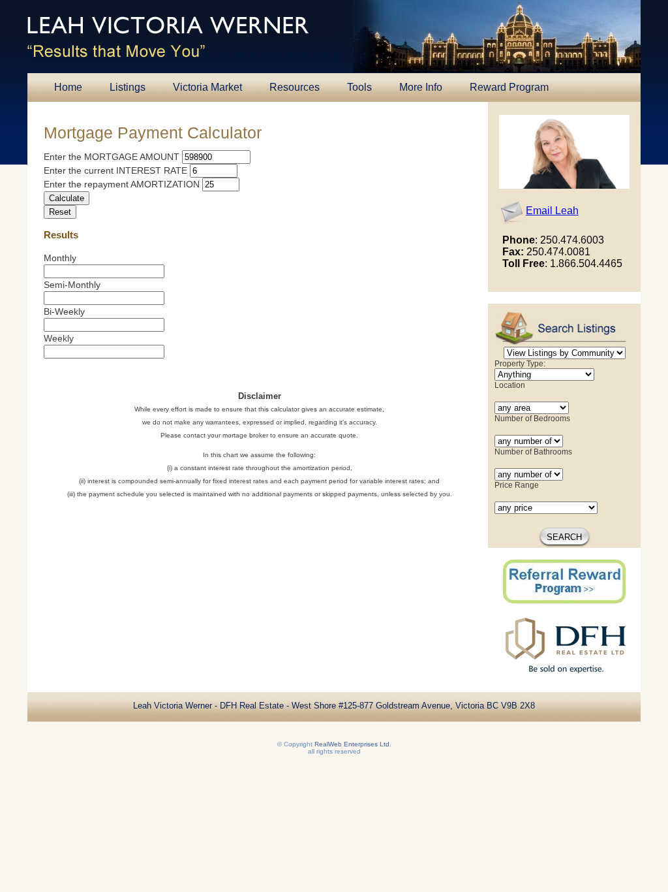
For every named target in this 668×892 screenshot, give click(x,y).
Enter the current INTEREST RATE (115, 170)
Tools (359, 87)
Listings (127, 87)
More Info (420, 87)
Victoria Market (207, 87)
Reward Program (509, 87)
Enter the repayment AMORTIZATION (122, 184)
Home (68, 87)
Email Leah (552, 210)
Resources (294, 87)
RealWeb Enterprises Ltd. (352, 744)
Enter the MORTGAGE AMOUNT (111, 156)
